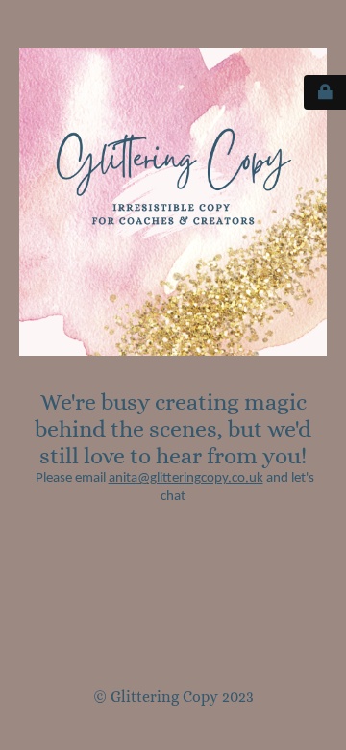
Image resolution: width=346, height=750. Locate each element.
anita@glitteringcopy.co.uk (186, 478)
